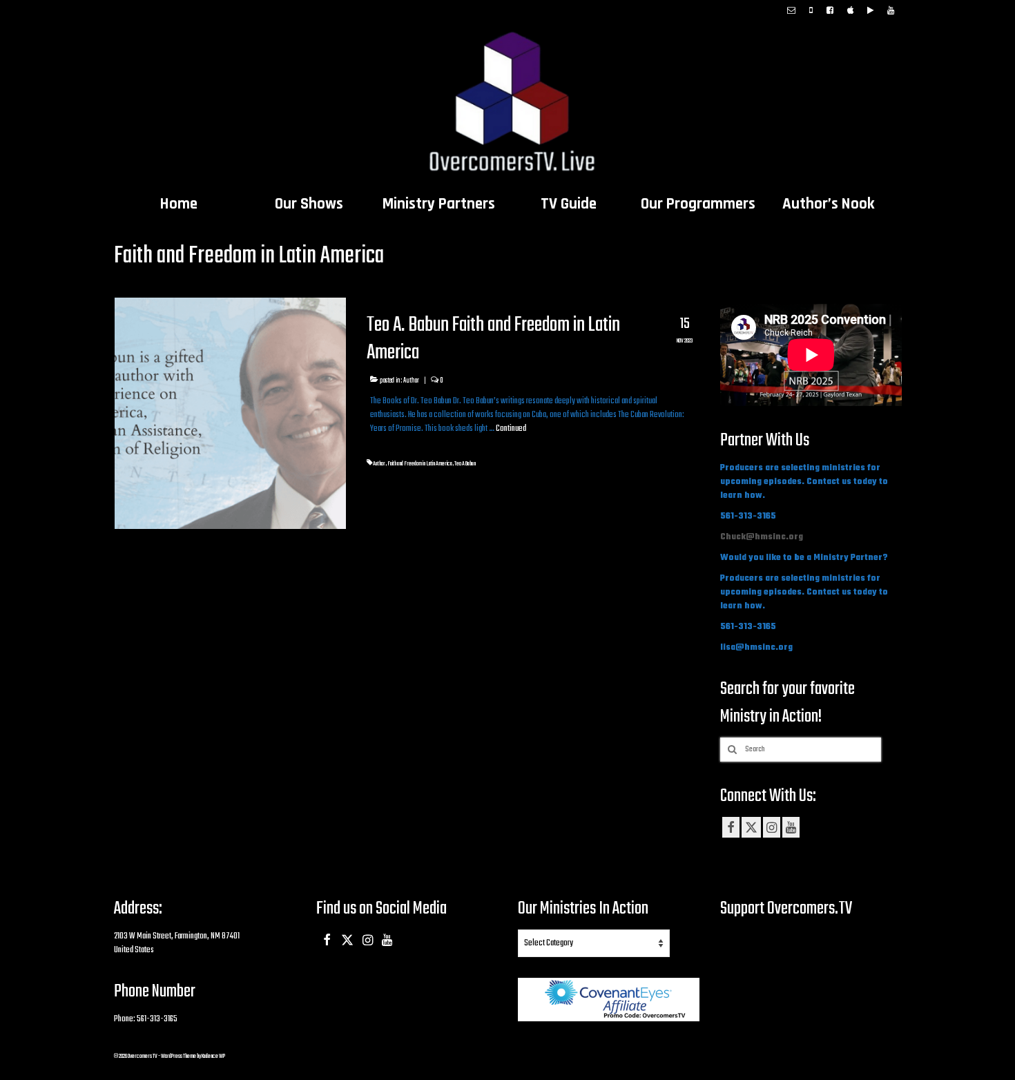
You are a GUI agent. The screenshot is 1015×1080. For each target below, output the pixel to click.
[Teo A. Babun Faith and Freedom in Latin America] (230, 413)
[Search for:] (800, 749)
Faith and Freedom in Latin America (419, 464)
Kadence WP (213, 1056)
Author (411, 380)
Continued (511, 429)
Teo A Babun (465, 464)
